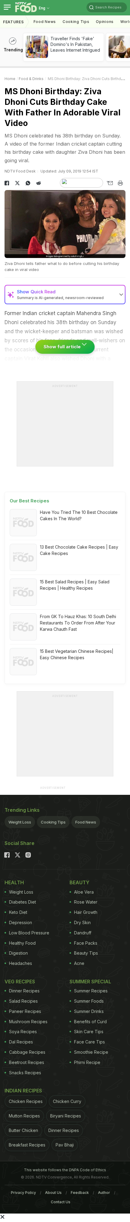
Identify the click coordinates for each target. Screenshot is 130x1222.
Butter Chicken (23, 1130)
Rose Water (85, 901)
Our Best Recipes (29, 501)
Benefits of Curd (90, 1021)
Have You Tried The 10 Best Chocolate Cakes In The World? (79, 515)
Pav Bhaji (65, 1144)
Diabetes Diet (22, 901)
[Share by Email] (109, 183)
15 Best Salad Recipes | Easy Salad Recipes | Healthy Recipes (74, 585)
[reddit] (38, 183)
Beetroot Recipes (26, 1062)
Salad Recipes (23, 1001)
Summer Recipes (91, 990)
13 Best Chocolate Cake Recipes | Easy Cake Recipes (79, 550)
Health (14, 882)
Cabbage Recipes (27, 1052)
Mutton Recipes (24, 1115)
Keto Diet (18, 912)
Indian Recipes (23, 1091)
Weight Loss (19, 822)
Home (10, 78)
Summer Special (90, 982)
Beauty (79, 882)
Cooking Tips (53, 822)
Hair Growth (85, 912)
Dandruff (82, 932)
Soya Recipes (23, 1031)
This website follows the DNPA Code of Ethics (65, 1170)
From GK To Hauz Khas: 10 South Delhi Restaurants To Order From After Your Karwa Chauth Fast (78, 623)
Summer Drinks (89, 1011)
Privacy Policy (23, 1192)
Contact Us (60, 1202)
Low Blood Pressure (29, 932)
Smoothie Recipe (91, 1052)
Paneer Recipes (25, 1011)
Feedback (80, 1192)
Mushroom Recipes (28, 1021)
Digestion (18, 953)
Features (13, 22)
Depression (20, 922)
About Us (53, 1192)
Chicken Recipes (26, 1101)
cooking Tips (76, 21)
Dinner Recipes (24, 990)
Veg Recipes (20, 982)
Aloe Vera (84, 892)
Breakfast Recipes (27, 1144)
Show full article (63, 347)
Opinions (105, 21)
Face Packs (85, 943)
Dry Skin (82, 922)
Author (104, 1192)
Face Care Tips (89, 1041)
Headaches (20, 963)
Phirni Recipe (87, 1062)
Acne (79, 963)
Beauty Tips (86, 953)
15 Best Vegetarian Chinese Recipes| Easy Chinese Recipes (76, 654)
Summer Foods (89, 1001)
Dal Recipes (21, 1041)
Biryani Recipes (65, 1115)
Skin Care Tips (88, 1031)
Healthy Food (22, 943)
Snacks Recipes (25, 1072)
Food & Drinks (31, 78)
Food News (45, 21)
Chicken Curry (67, 1101)
